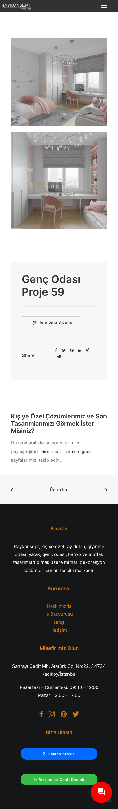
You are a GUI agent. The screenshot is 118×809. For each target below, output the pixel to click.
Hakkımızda (59, 606)
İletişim (59, 630)
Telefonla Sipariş (55, 322)
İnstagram (82, 452)
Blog (59, 622)
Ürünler (59, 489)
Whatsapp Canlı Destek (61, 779)
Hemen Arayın (61, 754)
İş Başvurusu (59, 614)
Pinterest (50, 452)
